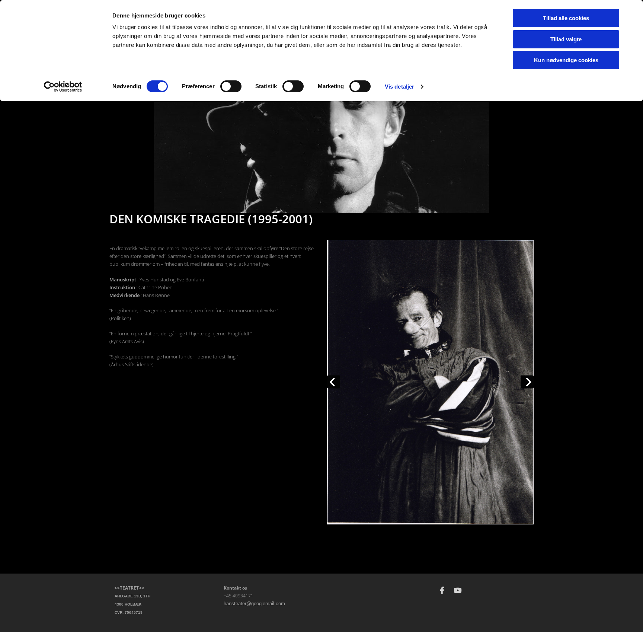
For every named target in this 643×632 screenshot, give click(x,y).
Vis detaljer (399, 86)
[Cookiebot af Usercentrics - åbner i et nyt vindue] (63, 86)
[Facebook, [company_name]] (442, 590)
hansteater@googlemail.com (254, 603)
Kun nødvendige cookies (566, 60)
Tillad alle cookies (566, 18)
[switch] (230, 86)
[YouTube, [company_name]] (457, 590)
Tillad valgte (566, 39)
